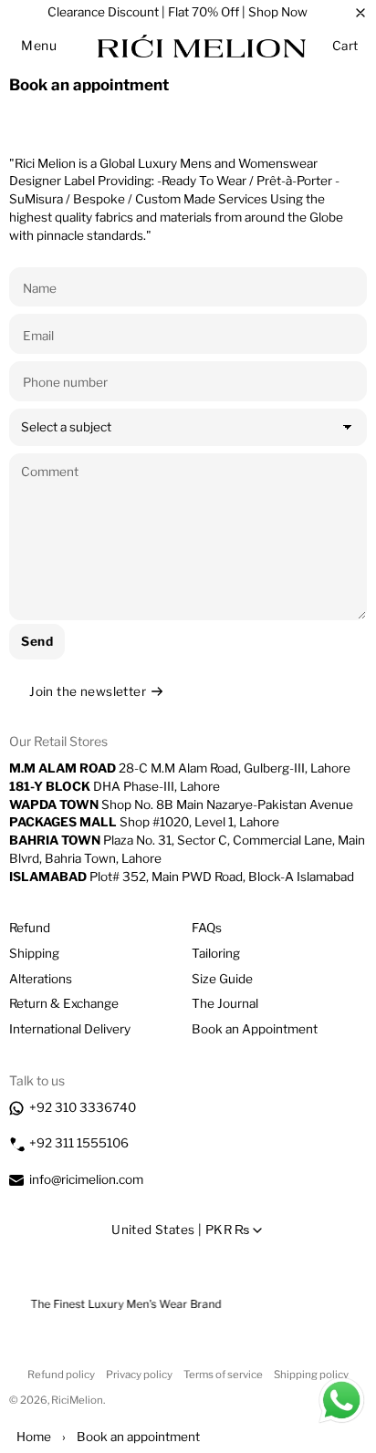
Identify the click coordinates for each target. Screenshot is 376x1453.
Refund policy (61, 1374)
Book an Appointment (255, 1029)
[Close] (360, 13)
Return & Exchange (64, 1003)
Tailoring (216, 953)
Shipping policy (311, 1374)
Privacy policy (139, 1374)
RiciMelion (77, 1400)
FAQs (207, 927)
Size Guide (222, 978)
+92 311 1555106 (79, 1143)
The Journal (225, 1003)
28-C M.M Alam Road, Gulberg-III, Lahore (179, 768)
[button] (38, 45)
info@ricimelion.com (86, 1179)
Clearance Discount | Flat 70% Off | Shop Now (177, 12)
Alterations (40, 978)
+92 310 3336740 (82, 1107)
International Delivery (70, 1029)
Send (37, 641)
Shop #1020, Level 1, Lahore (144, 822)
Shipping (34, 953)
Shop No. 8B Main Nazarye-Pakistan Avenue (181, 804)
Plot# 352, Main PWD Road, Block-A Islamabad (181, 876)
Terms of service (223, 1374)
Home (33, 1436)
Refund (29, 927)
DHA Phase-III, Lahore (114, 786)
